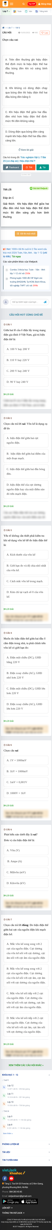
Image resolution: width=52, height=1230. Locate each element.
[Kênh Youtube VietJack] (11, 1178)
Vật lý (17, 28)
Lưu (46, 33)
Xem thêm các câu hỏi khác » (26, 1065)
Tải (44, 167)
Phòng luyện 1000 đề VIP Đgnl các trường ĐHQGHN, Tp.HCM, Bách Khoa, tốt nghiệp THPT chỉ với (28, 282)
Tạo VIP (32, 4)
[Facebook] (4, 1178)
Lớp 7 (10, 28)
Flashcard (14, 167)
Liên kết (6, 1208)
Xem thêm (7, 1133)
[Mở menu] (11, 4)
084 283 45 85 (15, 1192)
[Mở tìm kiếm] (23, 4)
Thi (30, 167)
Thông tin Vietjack (12, 1213)
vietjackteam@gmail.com (19, 1196)
